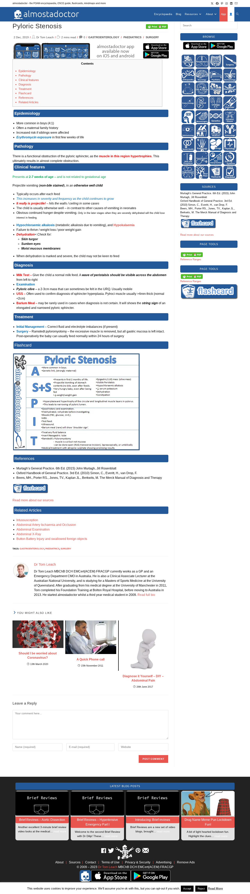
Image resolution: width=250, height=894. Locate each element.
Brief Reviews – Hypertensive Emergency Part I (97, 822)
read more (60, 831)
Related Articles (28, 102)
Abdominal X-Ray (28, 534)
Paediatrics (132, 37)
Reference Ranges (190, 259)
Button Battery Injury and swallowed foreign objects (51, 538)
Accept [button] (187, 888)
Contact (90, 862)
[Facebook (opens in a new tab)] (217, 3)
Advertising (163, 862)
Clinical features (29, 80)
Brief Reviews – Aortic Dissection (42, 819)
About (59, 862)
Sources (74, 862)
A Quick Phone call (90, 659)
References (26, 97)
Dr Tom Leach (45, 37)
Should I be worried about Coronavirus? (38, 655)
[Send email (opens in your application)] (236, 3)
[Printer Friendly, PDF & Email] (156, 26)
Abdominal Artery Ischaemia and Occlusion (46, 524)
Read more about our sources (33, 500)
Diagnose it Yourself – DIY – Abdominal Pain (143, 678)
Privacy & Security (137, 862)
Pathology (25, 75)
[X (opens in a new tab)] (212, 3)
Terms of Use (110, 862)
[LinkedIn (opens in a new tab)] (231, 3)
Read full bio (146, 594)
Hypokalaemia (124, 225)
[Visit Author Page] (20, 570)
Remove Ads (186, 862)
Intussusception (27, 520)
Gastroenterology (103, 37)
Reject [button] (201, 888)
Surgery (152, 37)
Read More (215, 888)
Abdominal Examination (33, 529)
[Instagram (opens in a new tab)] (226, 3)
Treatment (25, 89)
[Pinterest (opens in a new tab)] (222, 3)
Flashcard (25, 93)
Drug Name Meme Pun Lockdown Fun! (208, 822)
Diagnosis (25, 84)
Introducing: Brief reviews (152, 819)
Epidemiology (27, 71)
